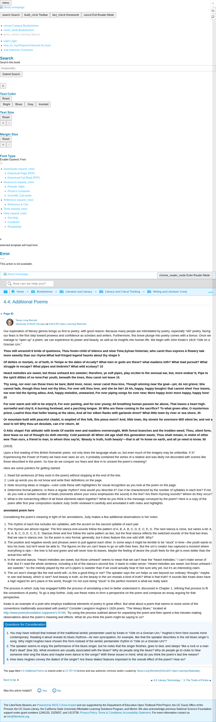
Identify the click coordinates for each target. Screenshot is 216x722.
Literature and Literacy (79, 291)
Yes (44, 690)
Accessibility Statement (137, 712)
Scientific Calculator (20, 195)
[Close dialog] (2, 258)
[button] (14, 222)
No (59, 690)
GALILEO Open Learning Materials (67, 324)
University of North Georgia (30, 324)
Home (20, 291)
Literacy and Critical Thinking (122, 291)
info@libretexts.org (17, 716)
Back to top (10, 679)
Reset (5, 98)
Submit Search (11, 74)
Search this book (10, 62)
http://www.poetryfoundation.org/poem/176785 (35, 612)
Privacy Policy (88, 712)
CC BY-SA (71, 670)
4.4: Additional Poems (33, 670)
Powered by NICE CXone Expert (57, 705)
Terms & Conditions (110, 712)
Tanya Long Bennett (26, 320)
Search (9, 284)
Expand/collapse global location (210, 290)
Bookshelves (44, 291)
